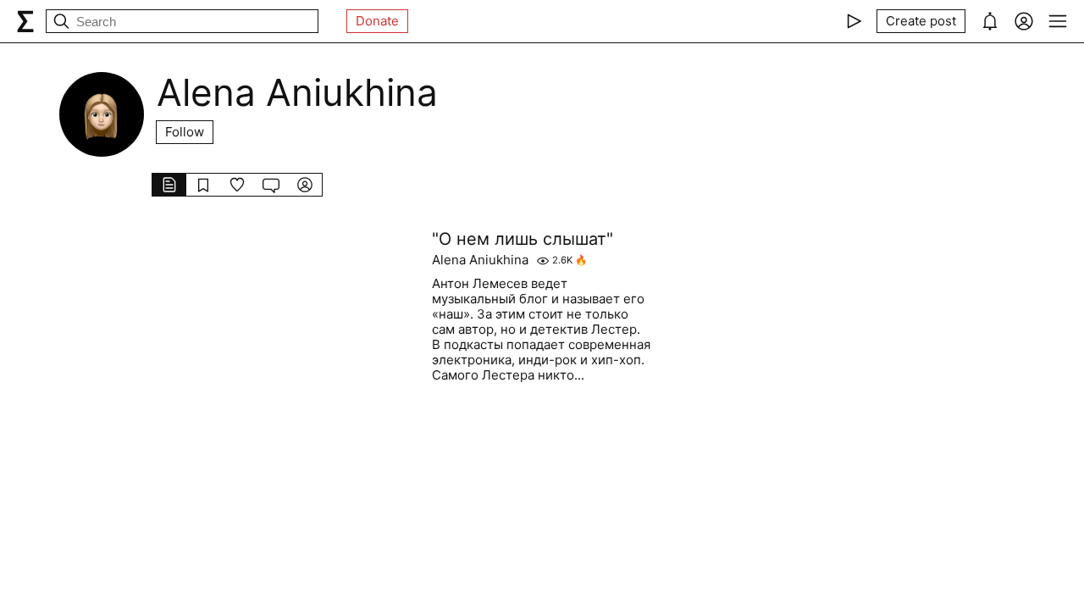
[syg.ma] (25, 21)
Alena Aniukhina (480, 260)
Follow (184, 132)
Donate (377, 21)
